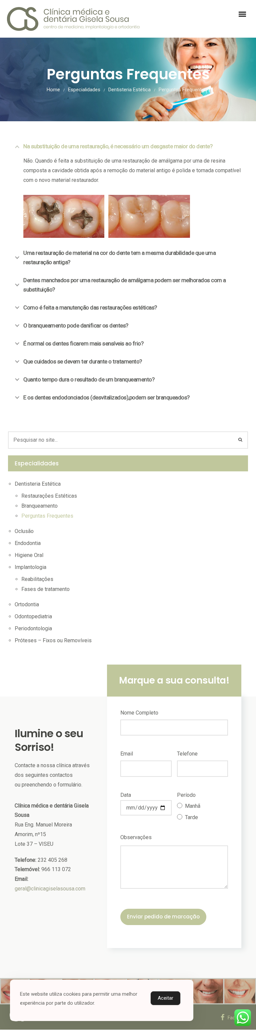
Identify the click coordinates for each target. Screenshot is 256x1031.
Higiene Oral (29, 555)
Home (53, 90)
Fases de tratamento (45, 589)
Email (126, 754)
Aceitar (165, 998)
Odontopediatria (33, 616)
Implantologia (30, 567)
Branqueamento (39, 506)
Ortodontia (27, 604)
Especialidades (84, 90)
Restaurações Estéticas (49, 496)
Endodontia (28, 543)
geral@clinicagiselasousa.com (50, 888)
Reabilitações (37, 579)
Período (186, 795)
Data (125, 795)
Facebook (238, 1017)
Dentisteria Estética (129, 90)
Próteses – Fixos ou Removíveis (53, 640)
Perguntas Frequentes (47, 516)
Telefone (187, 754)
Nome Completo (139, 713)
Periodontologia (33, 628)
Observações (136, 837)
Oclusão (24, 531)
